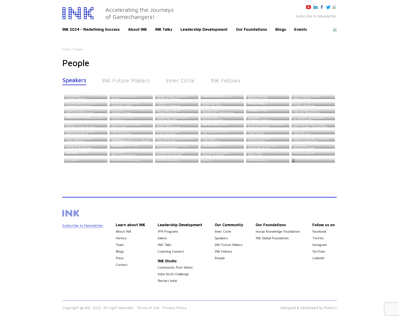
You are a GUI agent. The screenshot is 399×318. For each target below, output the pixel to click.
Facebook (319, 231)
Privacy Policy (175, 308)
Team (120, 245)
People (220, 258)
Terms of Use (148, 308)
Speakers (74, 80)
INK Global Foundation (272, 238)
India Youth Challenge (173, 274)
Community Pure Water (175, 267)
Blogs (280, 29)
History (121, 238)
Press (120, 258)
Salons (162, 238)
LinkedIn (318, 258)
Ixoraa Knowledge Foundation (278, 231)
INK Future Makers (126, 80)
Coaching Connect (171, 251)
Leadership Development (204, 29)
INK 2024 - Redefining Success (91, 29)
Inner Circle (180, 80)
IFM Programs (168, 231)
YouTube (318, 251)
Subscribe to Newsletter (316, 16)
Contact (122, 264)
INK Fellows (226, 80)
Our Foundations (251, 29)
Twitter (318, 238)
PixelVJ (330, 308)
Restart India (167, 280)
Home (66, 49)
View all (313, 156)
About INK (137, 29)
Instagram (319, 245)
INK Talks (163, 29)
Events (300, 29)
